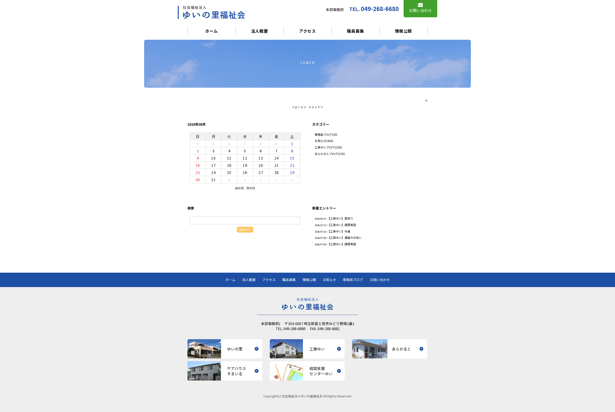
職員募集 (355, 31)
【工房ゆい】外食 (339, 231)
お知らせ (320, 141)
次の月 (250, 188)
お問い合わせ (380, 279)
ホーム (211, 31)
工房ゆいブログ (325, 147)
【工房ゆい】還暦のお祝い (345, 237)
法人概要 (259, 31)
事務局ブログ (323, 134)
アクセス (307, 31)
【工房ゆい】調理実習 (342, 225)
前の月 (239, 188)
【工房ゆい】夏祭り (341, 218)
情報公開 (403, 31)
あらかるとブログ (326, 154)
